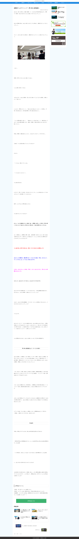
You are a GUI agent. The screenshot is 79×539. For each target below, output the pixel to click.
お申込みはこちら (31, 500)
